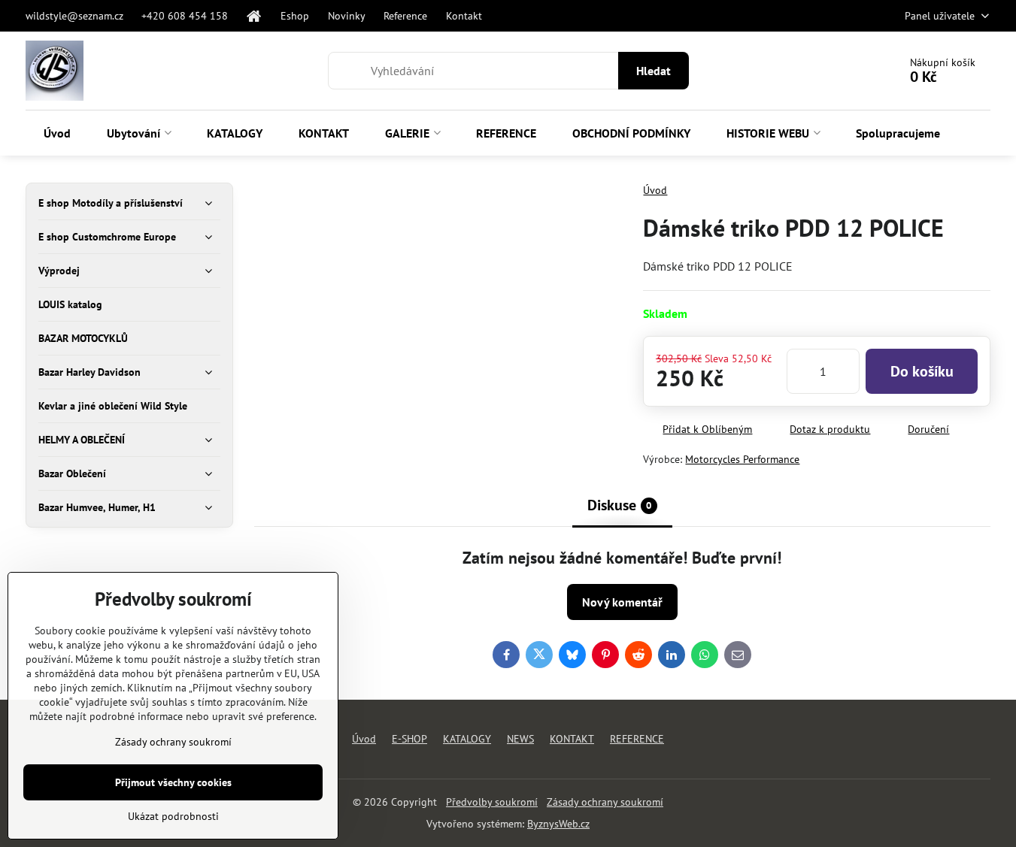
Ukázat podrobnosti (173, 816)
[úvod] (255, 16)
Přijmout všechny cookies (173, 782)
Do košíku (922, 371)
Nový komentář (622, 602)
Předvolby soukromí (492, 802)
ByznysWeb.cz (558, 823)
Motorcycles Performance (742, 459)
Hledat (653, 70)
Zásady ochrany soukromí (605, 802)
